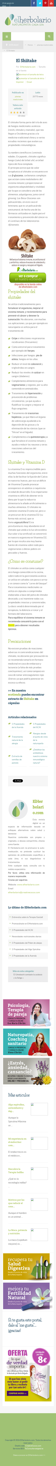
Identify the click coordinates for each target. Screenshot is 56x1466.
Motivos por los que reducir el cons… (16, 1203)
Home (30, 45)
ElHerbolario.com (27, 67)
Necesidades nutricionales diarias (26, 936)
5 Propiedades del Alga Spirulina (26, 949)
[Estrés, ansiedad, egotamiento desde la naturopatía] (27, 1071)
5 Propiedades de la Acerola (24, 956)
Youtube (51, 3)
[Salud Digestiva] (27, 1267)
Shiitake (28, 699)
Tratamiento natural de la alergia (17, 740)
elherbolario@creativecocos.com (24, 892)
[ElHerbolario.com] (28, 19)
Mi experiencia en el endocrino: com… (17, 1142)
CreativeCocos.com (33, 1446)
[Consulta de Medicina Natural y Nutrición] (27, 1013)
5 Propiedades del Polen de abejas (27, 943)
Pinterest (45, 3)
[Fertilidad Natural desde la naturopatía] (27, 1296)
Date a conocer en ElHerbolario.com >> (29, 1455)
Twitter (39, 3)
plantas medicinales (45, 45)
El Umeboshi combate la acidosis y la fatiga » (28, 976)
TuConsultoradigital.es (34, 1449)
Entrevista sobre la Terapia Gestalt (27, 917)
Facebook (34, 3)
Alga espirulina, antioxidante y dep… (16, 1108)
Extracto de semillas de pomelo (17, 759)
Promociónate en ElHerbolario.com (27, 923)
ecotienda (14, 694)
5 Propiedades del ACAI (22, 930)
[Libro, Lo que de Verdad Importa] (28, 1374)
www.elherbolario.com (28, 884)
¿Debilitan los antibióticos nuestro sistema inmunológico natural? (40, 756)
